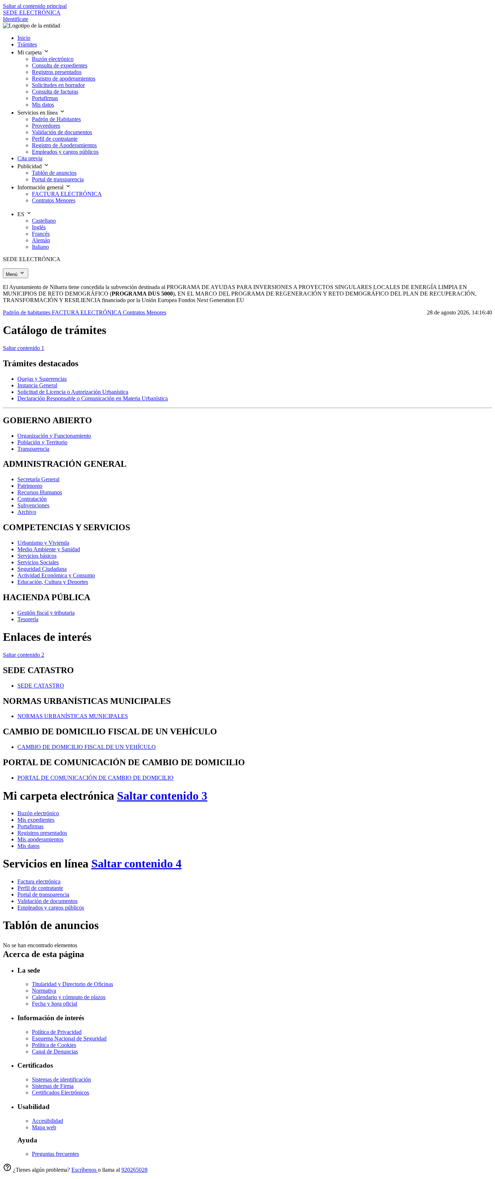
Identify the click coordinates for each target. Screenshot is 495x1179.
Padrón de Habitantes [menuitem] (56, 119)
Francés (41, 234)
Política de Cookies (54, 1045)
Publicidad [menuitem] (30, 166)
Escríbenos (84, 1170)
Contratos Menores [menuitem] (53, 200)
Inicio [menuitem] (23, 38)
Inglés (39, 227)
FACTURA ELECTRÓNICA (87, 312)
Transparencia (33, 449)
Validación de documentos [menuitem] (62, 132)
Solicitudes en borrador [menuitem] (58, 85)
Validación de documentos (47, 901)
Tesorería (27, 619)
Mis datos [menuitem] (43, 105)
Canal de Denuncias (55, 1051)
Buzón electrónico (38, 813)
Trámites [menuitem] (27, 44)
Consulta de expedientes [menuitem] (59, 65)
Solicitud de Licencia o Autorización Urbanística (72, 392)
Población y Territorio (42, 442)
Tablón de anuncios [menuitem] (54, 173)
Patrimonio (29, 486)
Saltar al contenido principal (35, 6)
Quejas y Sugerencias (42, 379)
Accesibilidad (47, 1121)
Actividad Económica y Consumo (56, 575)
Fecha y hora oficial (54, 1004)
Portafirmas (30, 826)
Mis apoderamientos (40, 839)
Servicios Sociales (38, 562)
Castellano (44, 221)
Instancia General (37, 385)
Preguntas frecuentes (55, 1154)
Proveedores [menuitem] (46, 126)
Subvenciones (33, 505)
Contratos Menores (144, 312)
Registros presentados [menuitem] (57, 72)
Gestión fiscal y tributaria (46, 613)
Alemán (41, 240)
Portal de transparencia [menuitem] (58, 179)
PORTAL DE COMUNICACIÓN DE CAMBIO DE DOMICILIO (95, 778)
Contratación (32, 499)
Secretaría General (38, 479)
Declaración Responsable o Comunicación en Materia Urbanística (92, 398)
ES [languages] (21, 214)
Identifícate (15, 19)
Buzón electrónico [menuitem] (53, 59)
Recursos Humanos (39, 492)
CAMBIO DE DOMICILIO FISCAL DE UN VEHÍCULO (86, 747)
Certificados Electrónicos (60, 1092)
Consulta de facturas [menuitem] (55, 91)
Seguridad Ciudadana (42, 569)
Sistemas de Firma (53, 1086)
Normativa (44, 991)
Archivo (26, 512)
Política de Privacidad (57, 1032)
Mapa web (44, 1127)
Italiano (40, 247)
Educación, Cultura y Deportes (52, 582)
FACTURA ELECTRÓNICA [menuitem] (67, 194)
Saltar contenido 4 (136, 863)
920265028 (134, 1170)
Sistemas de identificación (61, 1079)
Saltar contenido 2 (23, 655)
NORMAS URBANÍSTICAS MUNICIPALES (72, 716)
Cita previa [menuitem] (29, 158)
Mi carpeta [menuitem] (30, 52)
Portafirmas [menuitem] (45, 98)
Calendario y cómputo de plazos (68, 997)
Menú (12, 274)
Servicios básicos (37, 556)
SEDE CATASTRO (40, 686)
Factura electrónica (39, 881)
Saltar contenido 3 (162, 795)
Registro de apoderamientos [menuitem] (63, 78)
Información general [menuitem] (41, 187)
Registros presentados (42, 833)
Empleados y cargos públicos (50, 907)
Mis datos (28, 846)
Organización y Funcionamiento (54, 436)
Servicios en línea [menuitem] (38, 113)
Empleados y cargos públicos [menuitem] (65, 152)
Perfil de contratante (40, 888)
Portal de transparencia (43, 894)
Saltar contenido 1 (23, 348)
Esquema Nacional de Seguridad (69, 1038)
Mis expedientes (35, 820)
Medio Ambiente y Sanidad (48, 549)
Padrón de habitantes (27, 312)
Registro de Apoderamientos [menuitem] (64, 145)
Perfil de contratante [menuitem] (55, 139)
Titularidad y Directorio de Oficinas (72, 984)
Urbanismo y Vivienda (43, 543)
